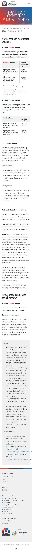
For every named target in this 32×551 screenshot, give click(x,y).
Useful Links (7, 511)
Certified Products (7, 476)
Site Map (6, 523)
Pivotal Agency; (25, 544)
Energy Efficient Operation (10, 505)
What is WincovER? (15, 28)
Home (4, 28)
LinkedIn (16, 549)
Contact (4, 490)
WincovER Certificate (9, 509)
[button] (29, 3)
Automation (7, 502)
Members (5, 481)
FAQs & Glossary (8, 513)
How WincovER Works (10, 498)
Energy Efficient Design (10, 507)
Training (4, 484)
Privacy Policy (7, 521)
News (3, 479)
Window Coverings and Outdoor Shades (14, 500)
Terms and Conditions (10, 518)
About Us (4, 487)
